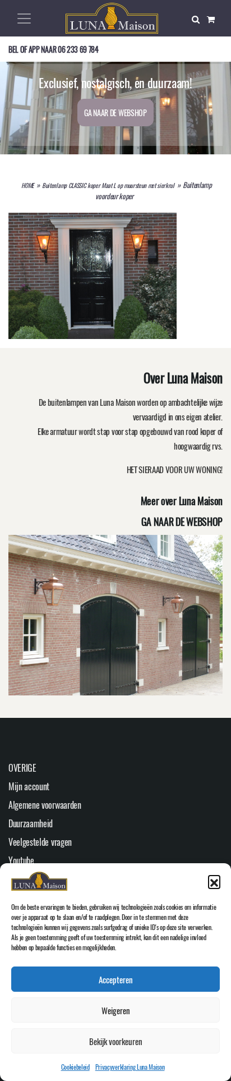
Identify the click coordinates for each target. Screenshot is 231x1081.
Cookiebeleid (75, 1066)
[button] (214, 881)
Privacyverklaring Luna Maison (130, 1066)
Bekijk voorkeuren (115, 1041)
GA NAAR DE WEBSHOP (115, 112)
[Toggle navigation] (24, 18)
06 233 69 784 (78, 49)
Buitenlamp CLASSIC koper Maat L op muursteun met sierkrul (108, 185)
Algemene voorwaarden (44, 805)
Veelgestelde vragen (40, 842)
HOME (27, 185)
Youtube (21, 860)
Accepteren (116, 979)
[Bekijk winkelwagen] (215, 18)
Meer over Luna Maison (182, 500)
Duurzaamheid (30, 823)
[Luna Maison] (112, 17)
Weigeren (115, 1010)
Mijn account (28, 786)
